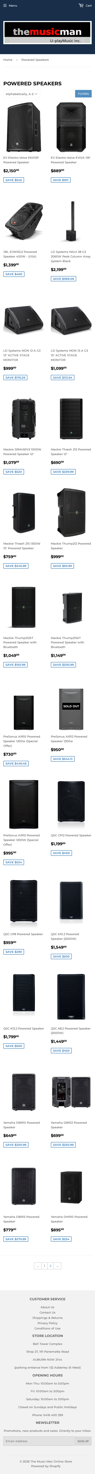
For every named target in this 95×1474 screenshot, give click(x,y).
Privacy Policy (47, 1323)
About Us (47, 1307)
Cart (88, 5)
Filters (83, 93)
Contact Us (47, 1312)
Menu (13, 5)
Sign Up (83, 1441)
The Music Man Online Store (51, 1461)
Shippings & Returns (47, 1318)
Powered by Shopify (46, 1466)
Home (7, 59)
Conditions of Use (47, 1328)
